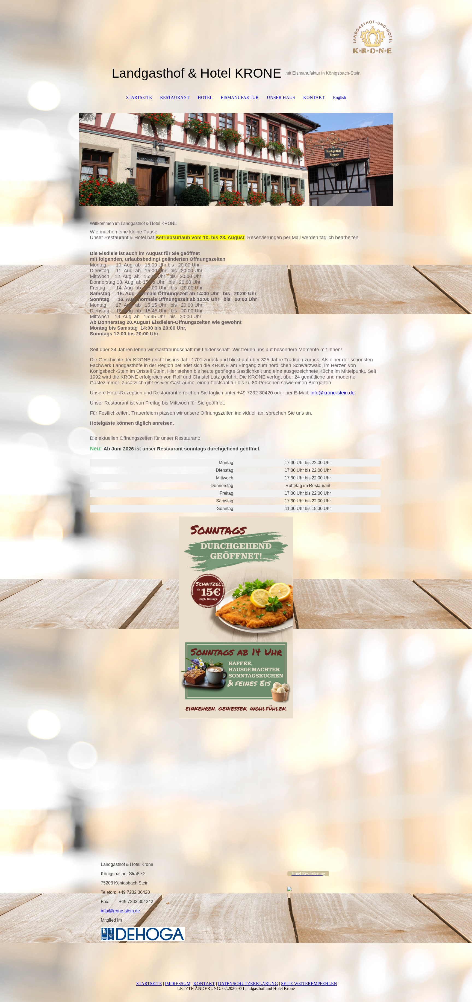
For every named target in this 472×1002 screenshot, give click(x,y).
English (339, 97)
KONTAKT (314, 97)
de (352, 392)
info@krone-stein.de (120, 911)
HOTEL (205, 97)
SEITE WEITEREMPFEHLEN (309, 983)
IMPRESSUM (177, 983)
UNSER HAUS (281, 97)
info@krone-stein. (330, 392)
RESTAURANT (175, 97)
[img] (236, 27)
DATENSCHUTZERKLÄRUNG (248, 983)
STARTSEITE (139, 97)
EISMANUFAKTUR (240, 97)
